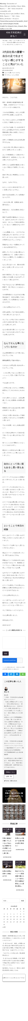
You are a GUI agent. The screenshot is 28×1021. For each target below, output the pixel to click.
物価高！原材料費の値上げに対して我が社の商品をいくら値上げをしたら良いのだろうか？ (13, 938)
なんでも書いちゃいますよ (12, 72)
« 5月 (4, 927)
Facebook (14, 780)
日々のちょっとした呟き (12, 75)
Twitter (7, 780)
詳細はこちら (10, 772)
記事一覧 (9, 776)
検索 (22, 901)
